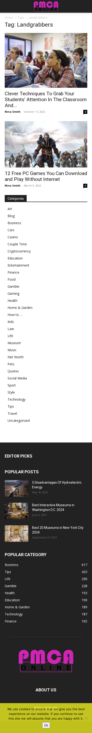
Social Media (17, 378)
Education (15, 258)
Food (12, 279)
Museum (14, 343)
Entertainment (18, 265)
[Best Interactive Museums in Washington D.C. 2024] (16, 511)
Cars (11, 230)
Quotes (13, 371)
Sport (12, 385)
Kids (11, 321)
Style (11, 392)
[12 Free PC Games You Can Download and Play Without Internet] (46, 144)
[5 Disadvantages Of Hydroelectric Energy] (16, 488)
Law (11, 329)
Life (10, 336)
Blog (11, 216)
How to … (15, 314)
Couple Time (17, 244)
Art (10, 209)
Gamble (13, 286)
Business (14, 223)
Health (12, 300)
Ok (46, 725)
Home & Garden (20, 307)
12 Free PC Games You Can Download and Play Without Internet (46, 176)
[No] (86, 718)
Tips (11, 406)
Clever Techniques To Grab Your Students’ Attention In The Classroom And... (46, 99)
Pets (11, 364)
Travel (12, 413)
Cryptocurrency (19, 251)
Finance (13, 272)
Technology (16, 399)
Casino (13, 237)
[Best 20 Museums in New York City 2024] (16, 533)
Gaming (13, 293)
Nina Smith (13, 111)
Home (9, 18)
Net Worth (16, 357)
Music (12, 350)
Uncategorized (19, 420)
